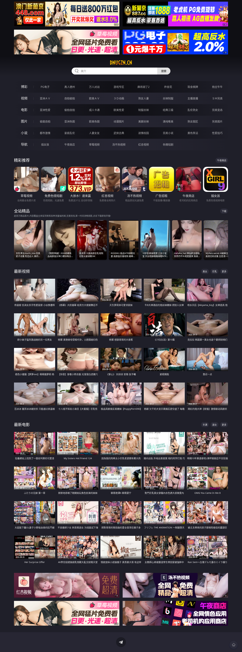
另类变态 (217, 110)
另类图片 (217, 121)
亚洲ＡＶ (45, 98)
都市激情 (45, 133)
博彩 (24, 87)
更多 (224, 271)
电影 (24, 110)
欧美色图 (94, 121)
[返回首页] (234, 645)
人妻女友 (94, 133)
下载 (224, 211)
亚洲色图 (69, 121)
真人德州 (69, 87)
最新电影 (22, 424)
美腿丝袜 (143, 121)
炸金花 (168, 87)
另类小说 (168, 133)
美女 (205, 271)
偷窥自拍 (45, 121)
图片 (24, 121)
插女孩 (45, 144)
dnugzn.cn (121, 62)
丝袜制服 (168, 98)
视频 (24, 98)
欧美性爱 (119, 110)
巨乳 (214, 271)
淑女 (214, 424)
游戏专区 (119, 87)
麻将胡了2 (143, 87)
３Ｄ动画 (119, 98)
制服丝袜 (143, 110)
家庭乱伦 (69, 133)
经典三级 (168, 110)
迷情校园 (143, 133)
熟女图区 (193, 121)
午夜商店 (69, 144)
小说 (24, 133)
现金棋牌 (193, 87)
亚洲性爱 (45, 110)
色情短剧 (168, 144)
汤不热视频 (118, 144)
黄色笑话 (193, 133)
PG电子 (45, 87)
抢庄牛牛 (217, 87)
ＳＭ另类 (217, 98)
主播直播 (193, 98)
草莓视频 (94, 144)
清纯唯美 (168, 121)
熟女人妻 (143, 98)
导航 (24, 144)
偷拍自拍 (69, 110)
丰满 (205, 424)
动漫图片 (119, 121)
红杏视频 (143, 144)
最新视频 (22, 271)
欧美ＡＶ (94, 98)
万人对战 (94, 87)
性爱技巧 (217, 133)
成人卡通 (94, 110)
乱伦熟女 (193, 110)
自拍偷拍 (69, 98)
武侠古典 (119, 133)
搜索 (163, 71)
